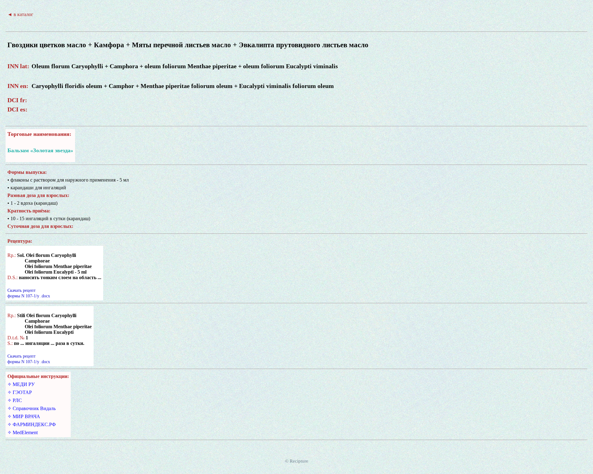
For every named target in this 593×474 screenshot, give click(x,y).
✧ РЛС (14, 400)
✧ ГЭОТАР (19, 392)
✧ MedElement (22, 432)
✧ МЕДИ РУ (21, 384)
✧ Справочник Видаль (31, 408)
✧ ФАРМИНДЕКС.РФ (31, 424)
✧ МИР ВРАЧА (23, 416)
